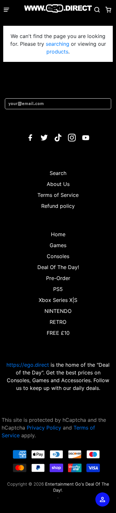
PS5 (58, 289)
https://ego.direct (27, 365)
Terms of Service (58, 195)
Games (58, 245)
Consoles (58, 256)
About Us (58, 184)
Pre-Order (58, 278)
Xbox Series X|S (58, 300)
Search (58, 173)
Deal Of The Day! (58, 267)
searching (57, 44)
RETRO (58, 322)
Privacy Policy (44, 427)
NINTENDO (58, 311)
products (57, 51)
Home (58, 234)
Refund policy (58, 206)
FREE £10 (58, 333)
